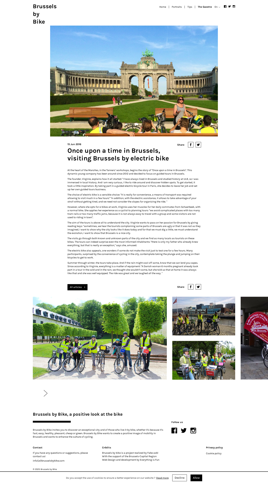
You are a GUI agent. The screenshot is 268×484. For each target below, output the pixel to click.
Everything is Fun (149, 459)
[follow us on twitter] (229, 6)
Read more (162, 478)
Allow (196, 477)
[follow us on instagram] (234, 6)
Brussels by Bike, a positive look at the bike (78, 414)
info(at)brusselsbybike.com (49, 460)
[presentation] (45, 393)
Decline (180, 477)
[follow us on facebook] (225, 6)
